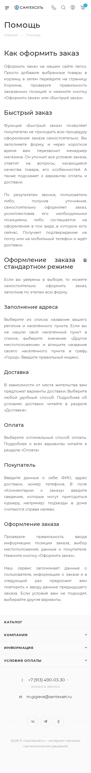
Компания (16, 635)
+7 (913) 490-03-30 (46, 680)
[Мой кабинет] (73, 8)
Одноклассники (58, 721)
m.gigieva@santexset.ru (49, 696)
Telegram (45, 721)
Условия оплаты (22, 661)
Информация (19, 648)
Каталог (13, 622)
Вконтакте (32, 721)
